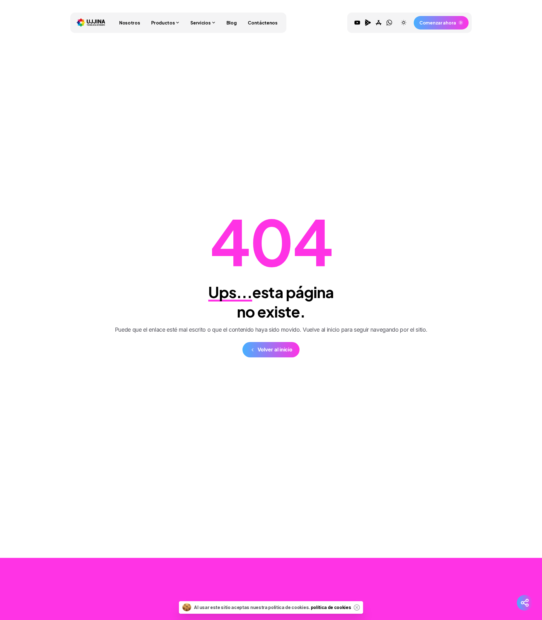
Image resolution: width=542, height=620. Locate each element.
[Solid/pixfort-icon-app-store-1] (428, 592)
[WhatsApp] (389, 22)
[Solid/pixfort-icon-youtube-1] (403, 592)
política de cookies (331, 607)
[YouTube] (357, 22)
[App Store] (378, 22)
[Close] (357, 607)
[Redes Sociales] (525, 603)
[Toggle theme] (403, 22)
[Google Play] (368, 22)
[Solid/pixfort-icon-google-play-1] (416, 592)
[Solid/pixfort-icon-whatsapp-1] (441, 592)
